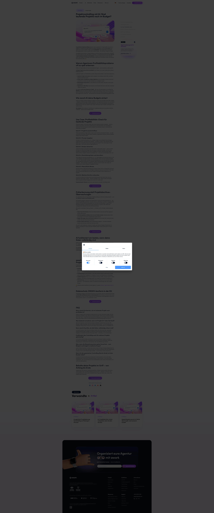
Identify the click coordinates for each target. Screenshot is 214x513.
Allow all (123, 267)
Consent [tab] (90, 248)
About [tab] (123, 248)
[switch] (100, 263)
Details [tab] (107, 248)
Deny (107, 267)
